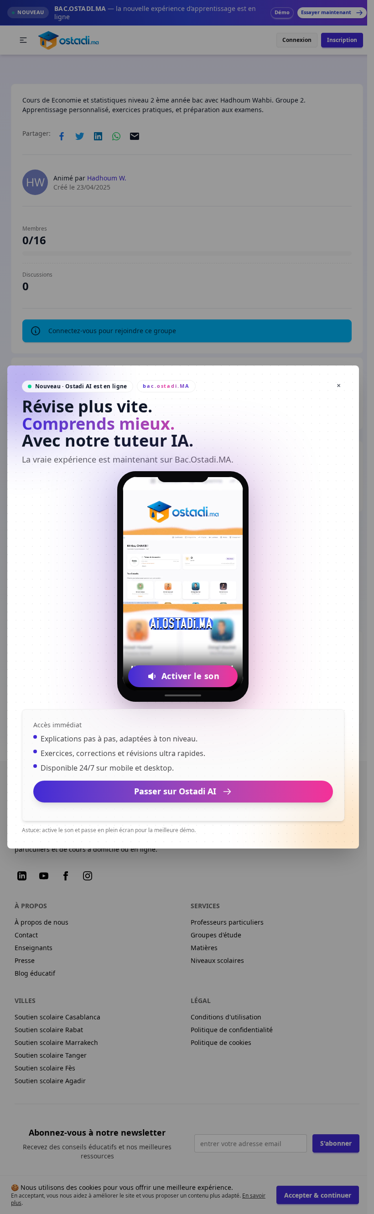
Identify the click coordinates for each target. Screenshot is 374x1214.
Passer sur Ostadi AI (175, 791)
